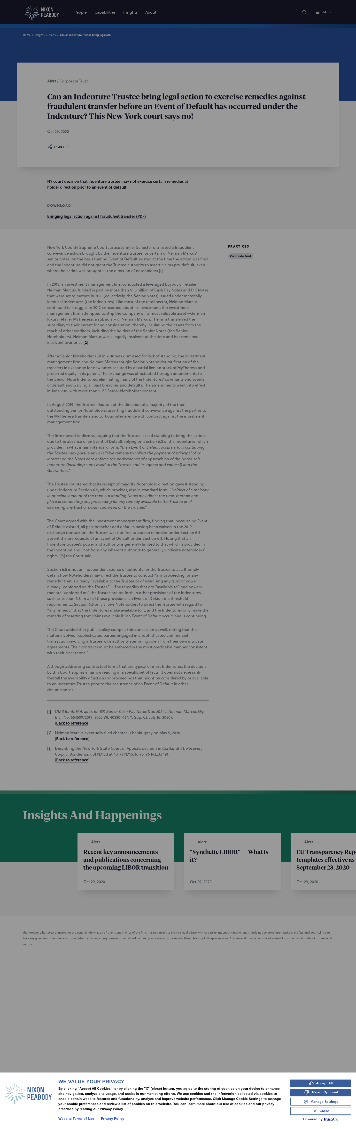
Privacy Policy (112, 1119)
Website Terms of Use (76, 1119)
